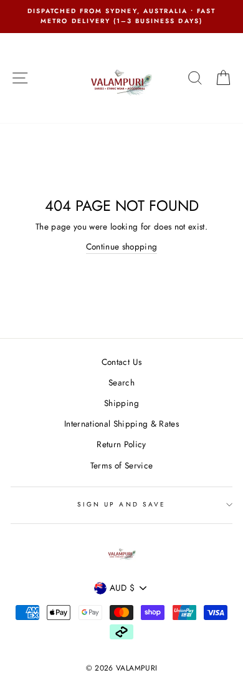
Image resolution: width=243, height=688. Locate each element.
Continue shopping (122, 246)
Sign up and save (121, 504)
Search (121, 382)
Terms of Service (121, 465)
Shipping (121, 403)
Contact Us (121, 362)
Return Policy (121, 444)
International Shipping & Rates (121, 423)
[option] (121, 16)
